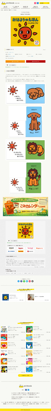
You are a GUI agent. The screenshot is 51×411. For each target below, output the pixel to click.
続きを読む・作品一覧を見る (39, 266)
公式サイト (30, 273)
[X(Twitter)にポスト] (19, 281)
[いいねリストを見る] (35, 3)
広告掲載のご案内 (32, 403)
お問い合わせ (45, 6)
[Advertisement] (25, 312)
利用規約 (37, 403)
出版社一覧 (36, 6)
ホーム (3, 402)
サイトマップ (25, 405)
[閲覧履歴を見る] (38, 3)
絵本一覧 (5, 6)
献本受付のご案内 (25, 403)
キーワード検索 (41, 402)
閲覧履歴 (4, 403)
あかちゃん (11, 56)
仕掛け (32, 56)
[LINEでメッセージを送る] (24, 281)
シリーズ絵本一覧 (15, 6)
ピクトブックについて (11, 403)
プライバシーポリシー (44, 403)
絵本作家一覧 (25, 6)
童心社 (9, 54)
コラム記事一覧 (34, 402)
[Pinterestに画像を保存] (30, 281)
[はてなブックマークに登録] (27, 281)
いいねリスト (47, 402)
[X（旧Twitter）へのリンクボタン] (28, 390)
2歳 (13, 56)
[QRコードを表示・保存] (32, 281)
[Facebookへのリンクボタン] (26, 390)
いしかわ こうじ (10, 52)
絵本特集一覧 (11, 402)
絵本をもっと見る (26, 375)
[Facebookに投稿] (21, 281)
